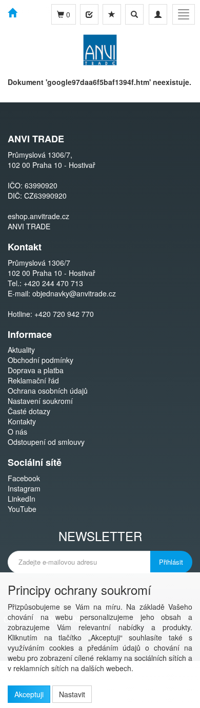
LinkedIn (21, 499)
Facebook (24, 478)
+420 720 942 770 (64, 314)
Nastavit (72, 694)
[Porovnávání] (89, 14)
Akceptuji (29, 694)
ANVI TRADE (29, 226)
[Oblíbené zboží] (112, 14)
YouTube (22, 509)
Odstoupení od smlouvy (46, 442)
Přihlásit (171, 562)
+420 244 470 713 (53, 283)
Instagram (24, 488)
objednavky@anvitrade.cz (74, 293)
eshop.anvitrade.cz (38, 216)
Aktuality (21, 350)
